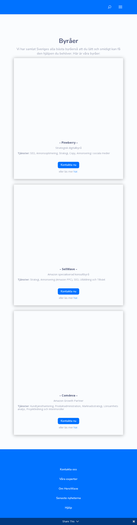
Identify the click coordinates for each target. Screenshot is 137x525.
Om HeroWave (68, 489)
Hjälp (68, 508)
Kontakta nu (68, 165)
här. (76, 171)
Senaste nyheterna (68, 498)
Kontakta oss (68, 469)
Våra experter (68, 479)
